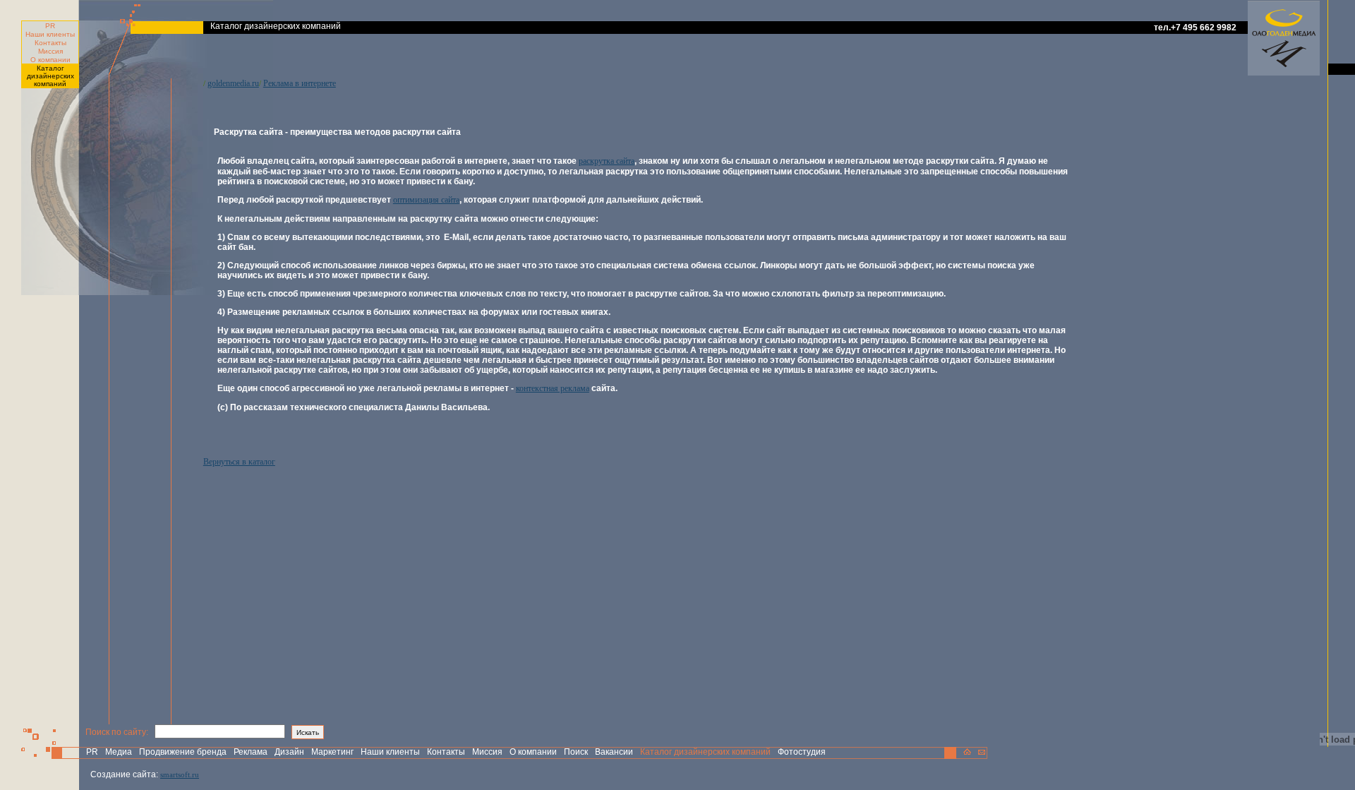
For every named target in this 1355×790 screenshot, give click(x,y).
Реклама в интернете (299, 83)
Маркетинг (332, 752)
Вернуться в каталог (239, 462)
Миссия (50, 51)
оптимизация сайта (426, 200)
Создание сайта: (124, 774)
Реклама (250, 752)
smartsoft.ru (179, 774)
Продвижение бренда (183, 752)
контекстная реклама (552, 388)
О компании (50, 60)
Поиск (576, 752)
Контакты (50, 43)
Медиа (118, 752)
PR (50, 26)
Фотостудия (802, 752)
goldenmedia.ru (233, 83)
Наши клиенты (50, 34)
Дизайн (289, 752)
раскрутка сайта (606, 161)
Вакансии (614, 752)
